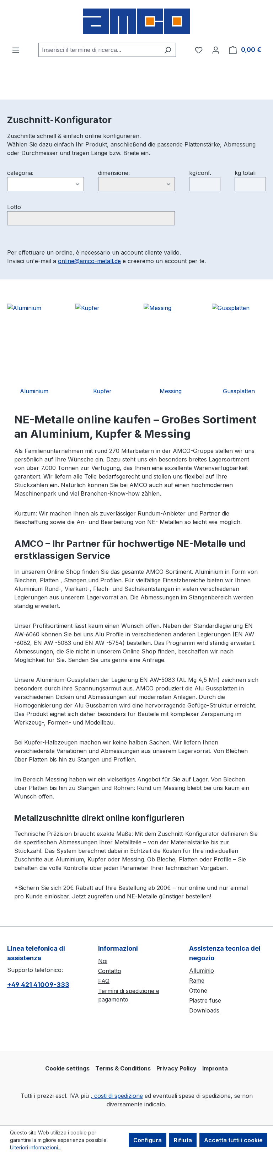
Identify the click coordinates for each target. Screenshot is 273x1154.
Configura (147, 1140)
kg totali (245, 172)
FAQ (103, 980)
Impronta (215, 1068)
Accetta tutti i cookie (233, 1140)
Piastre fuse (205, 1000)
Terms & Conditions (123, 1068)
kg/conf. (200, 172)
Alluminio (201, 970)
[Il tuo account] (215, 50)
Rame (196, 980)
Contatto (109, 970)
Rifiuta (183, 1140)
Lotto (14, 206)
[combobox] (99, 50)
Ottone (198, 990)
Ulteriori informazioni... (35, 1147)
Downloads (204, 1010)
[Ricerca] (167, 50)
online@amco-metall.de (89, 261)
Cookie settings (67, 1068)
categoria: (20, 172)
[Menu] (15, 50)
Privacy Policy (176, 1068)
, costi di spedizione (117, 1095)
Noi (102, 961)
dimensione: (114, 172)
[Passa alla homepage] (136, 21)
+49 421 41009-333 (38, 984)
